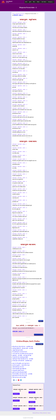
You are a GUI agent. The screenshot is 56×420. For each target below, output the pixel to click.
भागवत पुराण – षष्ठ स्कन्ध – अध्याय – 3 (19, 254)
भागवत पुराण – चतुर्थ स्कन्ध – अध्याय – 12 (19, 63)
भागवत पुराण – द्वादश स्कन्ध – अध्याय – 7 (36, 389)
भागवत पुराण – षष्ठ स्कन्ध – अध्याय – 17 (19, 308)
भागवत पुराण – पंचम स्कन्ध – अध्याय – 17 (19, 203)
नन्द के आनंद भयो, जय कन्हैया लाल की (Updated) (22, 353)
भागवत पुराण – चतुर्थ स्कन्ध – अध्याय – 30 (19, 130)
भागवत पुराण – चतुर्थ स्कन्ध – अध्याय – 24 (19, 108)
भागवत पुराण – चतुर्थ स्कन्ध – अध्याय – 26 (19, 115)
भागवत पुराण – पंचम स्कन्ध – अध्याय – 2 (19, 147)
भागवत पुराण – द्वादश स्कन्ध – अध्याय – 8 (20, 405)
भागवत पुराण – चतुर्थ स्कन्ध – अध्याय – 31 (19, 134)
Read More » (16, 393)
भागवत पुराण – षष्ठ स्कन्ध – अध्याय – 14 (19, 297)
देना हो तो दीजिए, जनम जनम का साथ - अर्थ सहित (22, 374)
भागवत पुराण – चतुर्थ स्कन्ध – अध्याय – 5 (19, 37)
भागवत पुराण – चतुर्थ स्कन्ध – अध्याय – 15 (19, 74)
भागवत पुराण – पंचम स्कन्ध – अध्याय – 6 (19, 162)
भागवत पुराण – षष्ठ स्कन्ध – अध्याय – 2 (19, 251)
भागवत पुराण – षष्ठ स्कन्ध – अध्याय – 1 (19, 247)
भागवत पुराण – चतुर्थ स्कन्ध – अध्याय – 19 (19, 89)
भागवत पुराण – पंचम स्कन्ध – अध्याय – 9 (19, 174)
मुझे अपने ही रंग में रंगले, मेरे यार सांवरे (19, 375)
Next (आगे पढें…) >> (38, 334)
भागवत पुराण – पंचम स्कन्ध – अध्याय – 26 (19, 237)
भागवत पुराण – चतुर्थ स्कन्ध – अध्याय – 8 (19, 48)
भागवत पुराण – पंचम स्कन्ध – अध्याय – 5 (19, 159)
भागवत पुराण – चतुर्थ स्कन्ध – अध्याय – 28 (19, 123)
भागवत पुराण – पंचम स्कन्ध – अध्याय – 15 (19, 196)
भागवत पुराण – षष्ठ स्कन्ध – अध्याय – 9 (19, 277)
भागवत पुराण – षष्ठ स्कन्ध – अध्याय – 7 (19, 269)
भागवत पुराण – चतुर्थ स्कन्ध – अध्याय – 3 (19, 29)
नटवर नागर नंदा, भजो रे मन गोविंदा (19, 377)
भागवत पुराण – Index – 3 (18, 331)
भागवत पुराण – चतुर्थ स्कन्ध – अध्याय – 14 (19, 70)
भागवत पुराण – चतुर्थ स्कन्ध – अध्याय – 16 (19, 78)
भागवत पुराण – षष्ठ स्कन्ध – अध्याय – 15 (19, 301)
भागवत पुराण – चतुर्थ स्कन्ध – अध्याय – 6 (19, 41)
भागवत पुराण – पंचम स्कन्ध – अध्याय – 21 (19, 218)
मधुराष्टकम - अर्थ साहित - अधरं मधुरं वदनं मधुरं (21, 355)
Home (13, 13)
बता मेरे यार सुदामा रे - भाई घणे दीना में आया (21, 365)
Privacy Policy (39, 412)
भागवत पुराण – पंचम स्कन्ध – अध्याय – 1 (19, 144)
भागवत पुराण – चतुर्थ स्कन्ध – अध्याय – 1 (19, 22)
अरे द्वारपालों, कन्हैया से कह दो (18, 370)
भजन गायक (43, 2)
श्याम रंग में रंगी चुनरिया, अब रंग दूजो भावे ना (20, 363)
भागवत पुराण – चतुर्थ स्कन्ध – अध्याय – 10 (19, 56)
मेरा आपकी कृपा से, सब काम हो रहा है (19, 352)
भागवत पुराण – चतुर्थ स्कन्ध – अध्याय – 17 (19, 82)
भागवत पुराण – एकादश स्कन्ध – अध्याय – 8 (36, 405)
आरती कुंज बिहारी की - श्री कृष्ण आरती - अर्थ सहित (22, 348)
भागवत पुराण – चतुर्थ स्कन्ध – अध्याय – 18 (19, 85)
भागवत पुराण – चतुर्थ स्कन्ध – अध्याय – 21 (19, 97)
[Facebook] (14, 380)
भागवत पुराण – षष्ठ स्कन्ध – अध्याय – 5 (19, 262)
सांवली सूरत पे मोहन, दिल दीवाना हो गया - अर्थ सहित (22, 359)
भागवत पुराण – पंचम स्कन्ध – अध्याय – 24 (19, 230)
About (44, 412)
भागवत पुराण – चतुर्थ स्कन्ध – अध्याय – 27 (19, 119)
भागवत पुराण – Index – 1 (18, 15)
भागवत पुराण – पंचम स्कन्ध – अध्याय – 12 (19, 185)
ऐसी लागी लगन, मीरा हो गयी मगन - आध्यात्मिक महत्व (22, 346)
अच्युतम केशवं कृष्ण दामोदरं (17, 350)
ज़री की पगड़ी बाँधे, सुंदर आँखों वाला (19, 368)
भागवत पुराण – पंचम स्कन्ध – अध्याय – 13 (19, 189)
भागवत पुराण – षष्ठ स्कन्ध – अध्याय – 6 (19, 266)
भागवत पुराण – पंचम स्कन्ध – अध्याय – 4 (19, 155)
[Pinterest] (18, 380)
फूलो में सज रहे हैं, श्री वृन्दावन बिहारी (19, 372)
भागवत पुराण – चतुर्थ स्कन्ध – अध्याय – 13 (19, 67)
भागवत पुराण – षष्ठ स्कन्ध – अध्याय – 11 (19, 286)
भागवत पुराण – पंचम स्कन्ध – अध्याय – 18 (19, 207)
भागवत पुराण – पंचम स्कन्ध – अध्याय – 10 (19, 177)
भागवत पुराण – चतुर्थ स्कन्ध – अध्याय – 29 (19, 126)
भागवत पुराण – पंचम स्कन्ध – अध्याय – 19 (19, 211)
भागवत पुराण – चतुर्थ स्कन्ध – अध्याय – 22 (19, 100)
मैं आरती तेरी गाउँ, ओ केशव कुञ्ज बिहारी (20, 357)
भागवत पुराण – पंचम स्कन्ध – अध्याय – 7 (19, 166)
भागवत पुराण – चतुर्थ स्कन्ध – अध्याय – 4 (19, 33)
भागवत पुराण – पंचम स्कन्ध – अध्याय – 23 (19, 226)
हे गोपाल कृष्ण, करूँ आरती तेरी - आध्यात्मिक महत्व (22, 360)
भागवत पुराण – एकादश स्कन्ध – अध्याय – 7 (20, 397)
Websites (50, 2)
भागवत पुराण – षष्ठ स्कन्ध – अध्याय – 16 (19, 304)
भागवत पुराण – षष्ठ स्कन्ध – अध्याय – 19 (19, 316)
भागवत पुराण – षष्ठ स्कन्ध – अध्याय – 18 (19, 312)
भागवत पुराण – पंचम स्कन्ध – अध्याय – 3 (19, 151)
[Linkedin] (21, 380)
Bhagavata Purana (20, 13)
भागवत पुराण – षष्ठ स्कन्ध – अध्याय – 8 (19, 273)
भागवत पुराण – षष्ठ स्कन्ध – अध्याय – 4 (19, 258)
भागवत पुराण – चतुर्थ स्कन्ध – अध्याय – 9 (19, 52)
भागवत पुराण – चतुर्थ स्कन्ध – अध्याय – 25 (19, 112)
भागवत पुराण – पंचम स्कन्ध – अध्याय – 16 (19, 200)
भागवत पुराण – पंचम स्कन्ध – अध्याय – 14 (19, 192)
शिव (34, 2)
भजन (26, 2)
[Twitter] (16, 380)
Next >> (40, 320)
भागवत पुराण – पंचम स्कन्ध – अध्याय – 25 (19, 233)
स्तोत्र (38, 2)
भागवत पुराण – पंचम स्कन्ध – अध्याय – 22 (19, 222)
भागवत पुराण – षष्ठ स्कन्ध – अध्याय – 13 (19, 293)
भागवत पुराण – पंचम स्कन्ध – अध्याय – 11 (19, 181)
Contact (49, 412)
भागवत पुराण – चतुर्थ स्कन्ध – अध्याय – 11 (19, 59)
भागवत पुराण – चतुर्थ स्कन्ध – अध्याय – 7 (19, 44)
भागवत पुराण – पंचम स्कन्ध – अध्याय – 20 (19, 215)
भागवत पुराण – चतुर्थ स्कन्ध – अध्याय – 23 (19, 104)
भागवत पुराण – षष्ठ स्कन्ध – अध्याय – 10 (19, 282)
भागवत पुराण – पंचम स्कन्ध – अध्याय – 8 (19, 170)
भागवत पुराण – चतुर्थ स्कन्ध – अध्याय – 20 (19, 93)
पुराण (30, 2)
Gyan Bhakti (9, 1)
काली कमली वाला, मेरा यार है (18, 367)
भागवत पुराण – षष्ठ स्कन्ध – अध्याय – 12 (19, 290)
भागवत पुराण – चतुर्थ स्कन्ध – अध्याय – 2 (19, 26)
